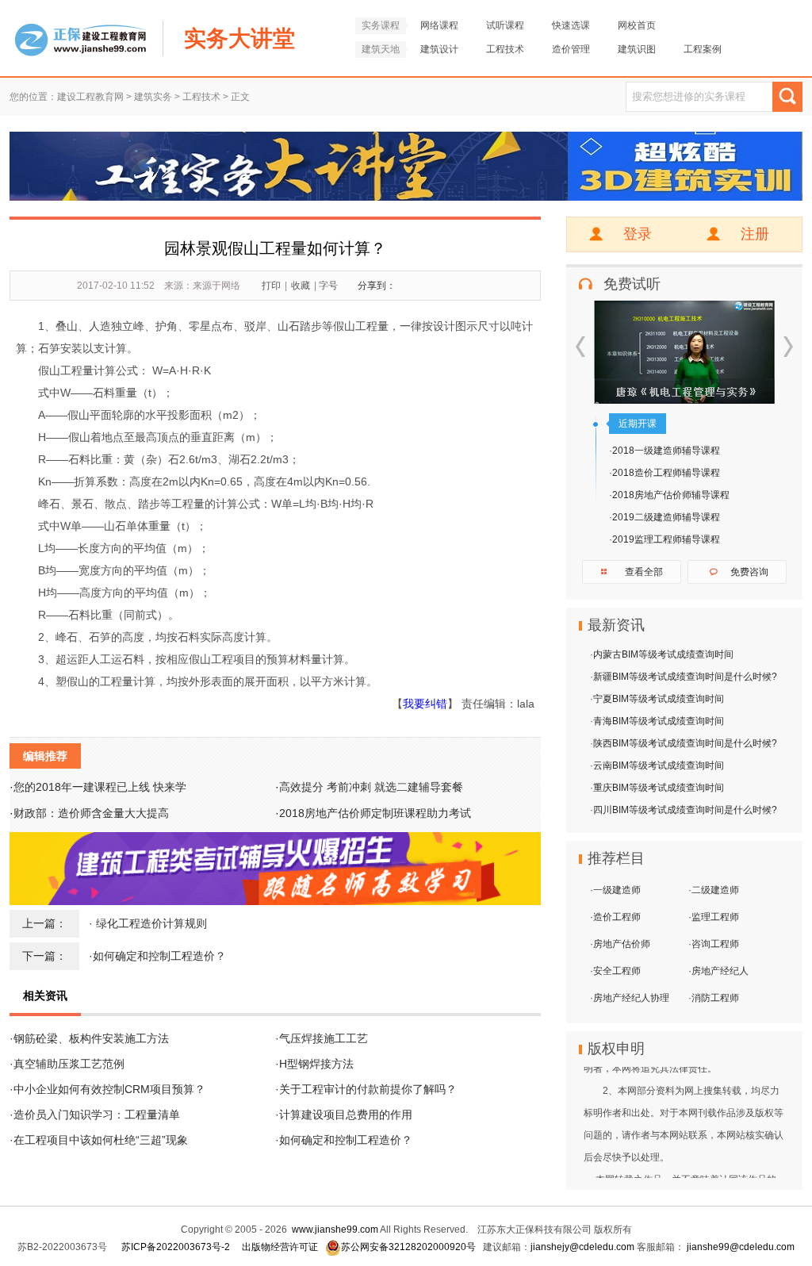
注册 (755, 234)
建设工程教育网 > (95, 96)
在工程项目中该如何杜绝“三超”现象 (100, 1140)
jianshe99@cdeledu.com (741, 1247)
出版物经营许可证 (280, 1247)
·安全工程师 (615, 970)
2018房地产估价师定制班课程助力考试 (375, 813)
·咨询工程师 (713, 944)
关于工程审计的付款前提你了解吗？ (368, 1089)
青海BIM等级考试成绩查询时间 (658, 721)
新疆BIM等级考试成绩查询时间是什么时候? (685, 676)
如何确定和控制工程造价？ (159, 956)
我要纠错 (425, 703)
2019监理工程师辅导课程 (666, 539)
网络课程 (439, 25)
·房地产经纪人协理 (629, 997)
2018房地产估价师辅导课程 (671, 495)
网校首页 (637, 25)
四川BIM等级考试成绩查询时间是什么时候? (685, 809)
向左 (580, 346)
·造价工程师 (615, 917)
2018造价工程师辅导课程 (666, 472)
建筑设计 (439, 49)
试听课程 (505, 25)
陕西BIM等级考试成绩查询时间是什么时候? (685, 743)
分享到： (377, 285)
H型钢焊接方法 (316, 1063)
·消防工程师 (713, 997)
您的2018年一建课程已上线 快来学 (99, 787)
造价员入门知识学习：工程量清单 (96, 1114)
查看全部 (644, 571)
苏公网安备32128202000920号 (408, 1247)
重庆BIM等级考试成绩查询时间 (658, 787)
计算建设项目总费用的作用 (345, 1114)
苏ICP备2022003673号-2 (175, 1247)
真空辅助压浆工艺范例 (68, 1063)
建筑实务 (153, 96)
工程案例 (703, 49)
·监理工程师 (713, 917)
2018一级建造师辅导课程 (666, 450)
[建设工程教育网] (80, 20)
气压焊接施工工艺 (323, 1038)
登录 (637, 234)
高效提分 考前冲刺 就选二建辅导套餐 (371, 787)
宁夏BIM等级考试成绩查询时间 (658, 698)
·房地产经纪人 (718, 970)
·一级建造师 (615, 890)
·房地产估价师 (620, 944)
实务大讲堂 (239, 38)
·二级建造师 (713, 890)
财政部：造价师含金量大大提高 (91, 813)
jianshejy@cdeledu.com (583, 1247)
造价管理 (571, 49)
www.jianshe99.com (335, 1229)
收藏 (300, 285)
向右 (788, 346)
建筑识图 (637, 49)
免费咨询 (749, 571)
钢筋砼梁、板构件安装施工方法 (91, 1038)
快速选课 (571, 25)
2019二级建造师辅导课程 (666, 517)
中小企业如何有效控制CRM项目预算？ (109, 1089)
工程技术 (505, 49)
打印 (271, 285)
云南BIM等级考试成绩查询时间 (658, 765)
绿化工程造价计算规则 (151, 923)
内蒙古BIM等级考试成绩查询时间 (663, 654)
